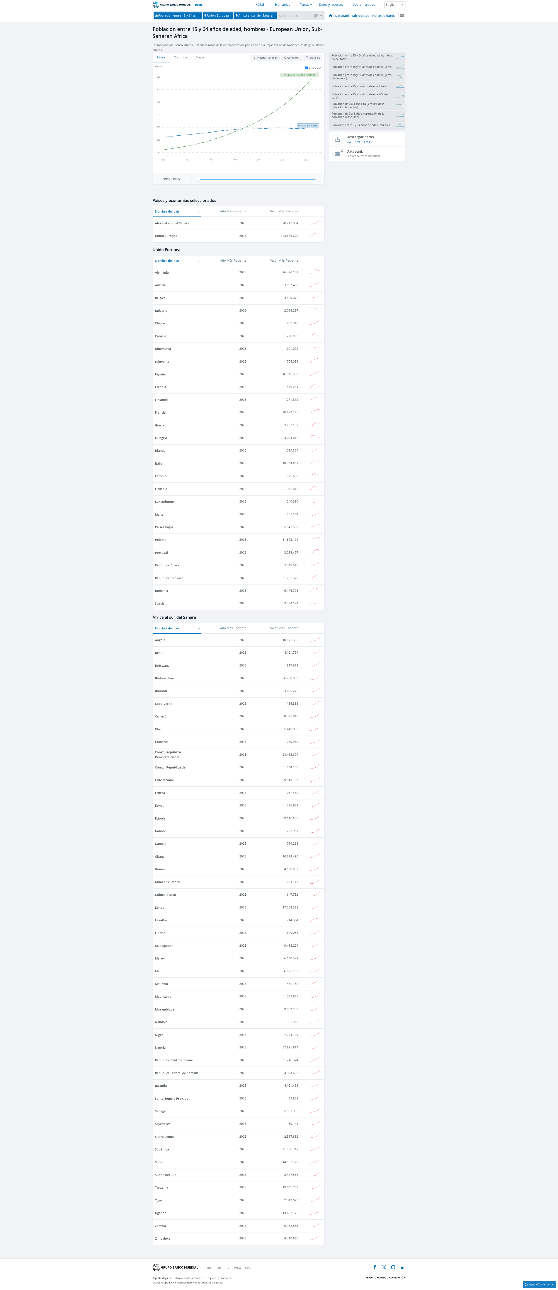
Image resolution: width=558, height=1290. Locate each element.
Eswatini (161, 805)
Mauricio (161, 984)
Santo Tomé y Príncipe (171, 1098)
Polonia (160, 540)
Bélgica (160, 298)
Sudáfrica (162, 1149)
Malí (158, 971)
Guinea (160, 869)
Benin (159, 653)
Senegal (161, 1111)
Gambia (160, 844)
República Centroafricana (174, 1060)
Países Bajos (164, 527)
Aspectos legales (162, 1278)
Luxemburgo (164, 501)
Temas (304, 5)
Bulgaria (161, 310)
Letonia (160, 476)
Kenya (159, 907)
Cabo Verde (163, 704)
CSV (349, 141)
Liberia (160, 933)
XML (358, 141)
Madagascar (164, 946)
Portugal (161, 552)
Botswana (162, 665)
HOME (260, 5)
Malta (159, 514)
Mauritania (163, 996)
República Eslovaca (169, 578)
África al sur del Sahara (172, 223)
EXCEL (368, 141)
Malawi (160, 958)
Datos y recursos (331, 5)
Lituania (161, 489)
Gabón (160, 831)
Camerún (161, 716)
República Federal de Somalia (177, 1073)
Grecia (159, 425)
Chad (159, 729)
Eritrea (160, 793)
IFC (228, 1268)
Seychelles (162, 1124)
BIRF (210, 1268)
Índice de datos (383, 16)
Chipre (160, 323)
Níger (159, 1035)
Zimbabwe (162, 1238)
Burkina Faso (164, 678)
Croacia (160, 336)
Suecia (160, 603)
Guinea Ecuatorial (168, 882)
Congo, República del (170, 767)
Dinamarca (163, 349)
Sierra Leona (164, 1137)
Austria (160, 285)
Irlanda (160, 450)
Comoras (161, 742)
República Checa (167, 565)
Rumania (161, 591)
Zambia (160, 1226)
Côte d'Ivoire (164, 780)
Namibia (161, 1022)
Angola (160, 640)
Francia (160, 412)
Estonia (160, 387)
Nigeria (160, 1047)
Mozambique (164, 1009)
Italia (158, 463)
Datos (198, 4)
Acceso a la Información (188, 1278)
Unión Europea (166, 236)
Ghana (160, 856)
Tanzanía (161, 1187)
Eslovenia (162, 362)
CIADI (248, 1268)
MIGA (237, 1268)
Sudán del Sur (165, 1175)
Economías (282, 5)
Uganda (160, 1213)
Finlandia (161, 400)
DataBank (342, 16)
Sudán (159, 1162)
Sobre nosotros (364, 5)
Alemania (162, 272)
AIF (219, 1268)
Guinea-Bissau (165, 895)
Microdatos (360, 16)
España (160, 374)
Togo (158, 1200)
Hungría (161, 438)
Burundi (161, 691)
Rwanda (161, 1086)
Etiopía (160, 818)
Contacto (226, 1278)
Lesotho (161, 920)
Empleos (211, 1278)
